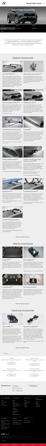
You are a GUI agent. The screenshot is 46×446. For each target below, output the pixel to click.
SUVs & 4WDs (12, 379)
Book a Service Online (17, 420)
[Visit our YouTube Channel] (4, 434)
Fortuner (14, 408)
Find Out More (11, 375)
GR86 (37, 403)
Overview (3, 25)
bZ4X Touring (15, 403)
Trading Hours (19, 390)
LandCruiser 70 (27, 402)
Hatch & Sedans (5, 398)
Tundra (25, 403)
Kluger (17, 379)
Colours (33, 25)
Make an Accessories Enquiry (22, 236)
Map (13, 390)
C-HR (14, 406)
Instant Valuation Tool (5, 427)
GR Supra (37, 406)
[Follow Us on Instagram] (6, 434)
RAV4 (14, 400)
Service (15, 418)
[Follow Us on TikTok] (8, 434)
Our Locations (27, 420)
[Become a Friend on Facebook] (2, 434)
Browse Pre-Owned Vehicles (5, 421)
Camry (2, 403)
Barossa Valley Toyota (33, 3)
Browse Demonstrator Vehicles (5, 424)
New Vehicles (6, 379)
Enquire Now (34, 28)
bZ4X (14, 402)
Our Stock (18, 28)
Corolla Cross (15, 411)
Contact (26, 418)
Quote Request (4, 428)
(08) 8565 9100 (18, 388)
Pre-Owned (4, 418)
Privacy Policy (30, 436)
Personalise (11, 363)
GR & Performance (39, 399)
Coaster (25, 406)
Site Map (24, 436)
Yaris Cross (15, 409)
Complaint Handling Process (7, 437)
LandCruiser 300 (16, 414)
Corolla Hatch (4, 402)
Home (2, 379)
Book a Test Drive (34, 364)
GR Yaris (37, 401)
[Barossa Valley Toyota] (3, 3)
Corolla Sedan (4, 405)
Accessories (3, 28)
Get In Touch (34, 375)
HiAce (25, 405)
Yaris (2, 400)
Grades (17, 25)
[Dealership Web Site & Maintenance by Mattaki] (3, 440)
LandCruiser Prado (16, 405)
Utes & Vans (27, 398)
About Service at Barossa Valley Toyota (17, 423)
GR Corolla (38, 405)
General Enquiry (27, 422)
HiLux (25, 400)
